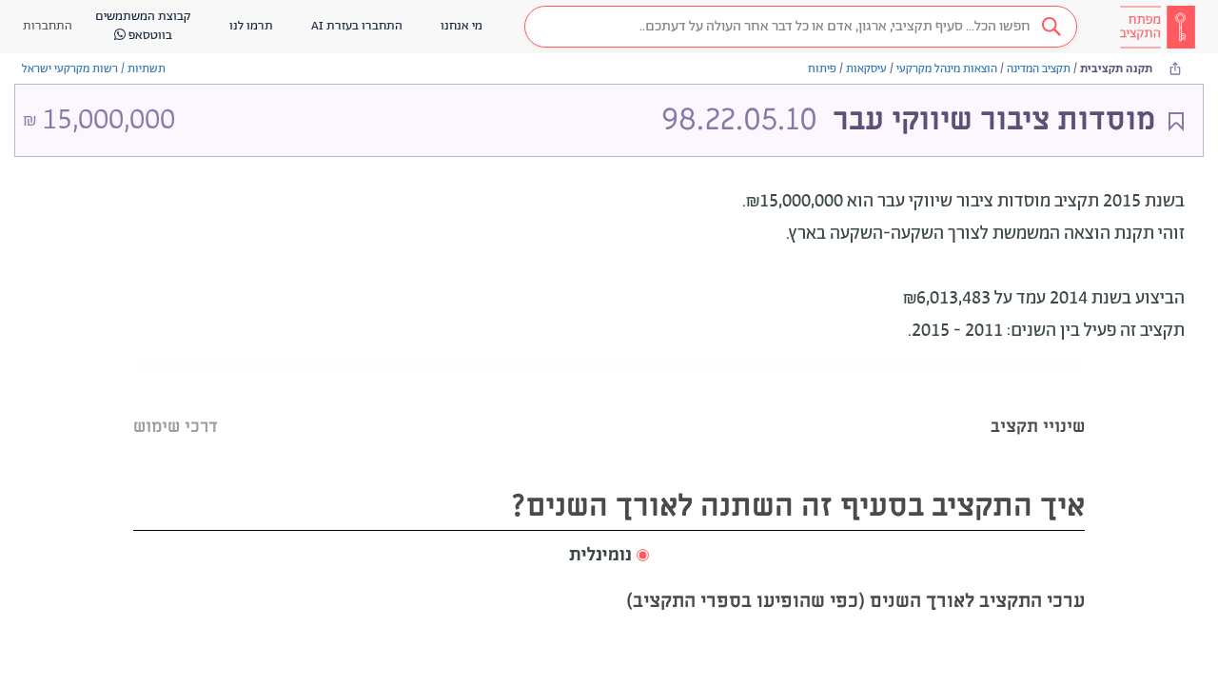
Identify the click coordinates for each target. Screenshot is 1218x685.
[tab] (1038, 403)
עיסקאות (866, 69)
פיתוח (822, 69)
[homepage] (1157, 26)
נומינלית (600, 555)
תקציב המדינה (1039, 69)
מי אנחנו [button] (461, 26)
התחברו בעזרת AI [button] (357, 26)
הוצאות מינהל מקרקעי (946, 69)
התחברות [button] (47, 26)
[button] (800, 27)
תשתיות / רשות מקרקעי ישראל (94, 69)
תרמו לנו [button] (251, 26)
